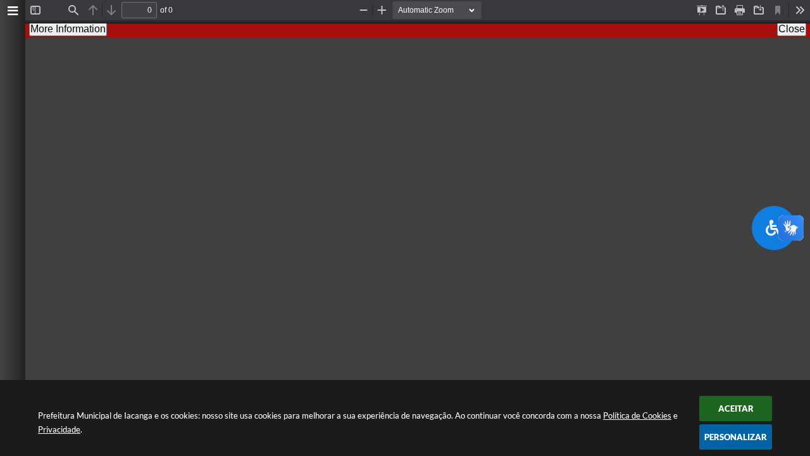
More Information (68, 28)
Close (791, 28)
